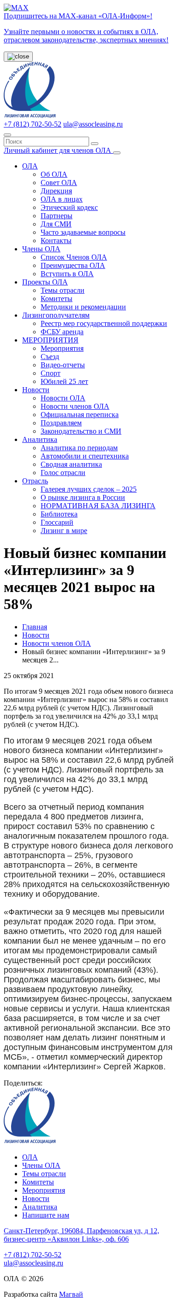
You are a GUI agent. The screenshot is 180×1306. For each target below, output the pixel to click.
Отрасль (35, 481)
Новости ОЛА (63, 398)
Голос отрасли (63, 472)
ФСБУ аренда (62, 332)
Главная (34, 627)
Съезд (50, 356)
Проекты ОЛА (45, 282)
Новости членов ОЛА (75, 406)
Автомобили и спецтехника (85, 456)
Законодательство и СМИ (81, 431)
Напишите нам (45, 1215)
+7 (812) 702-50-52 (32, 124)
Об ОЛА (54, 174)
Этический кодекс (69, 207)
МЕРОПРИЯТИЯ (50, 340)
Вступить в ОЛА (67, 274)
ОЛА (30, 166)
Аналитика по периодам (79, 448)
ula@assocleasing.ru (93, 124)
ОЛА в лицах (62, 199)
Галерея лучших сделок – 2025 (89, 489)
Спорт (50, 373)
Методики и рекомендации (83, 307)
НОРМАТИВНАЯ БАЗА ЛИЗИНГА (98, 506)
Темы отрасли (62, 290)
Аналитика (39, 439)
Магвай (71, 1294)
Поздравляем (61, 423)
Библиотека (59, 514)
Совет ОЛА (59, 182)
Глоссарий (57, 522)
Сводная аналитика (71, 464)
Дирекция (56, 191)
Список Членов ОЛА (74, 257)
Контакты (56, 240)
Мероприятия (62, 348)
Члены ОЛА (41, 249)
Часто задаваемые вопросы (83, 232)
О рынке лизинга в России (83, 497)
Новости (35, 390)
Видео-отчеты (63, 365)
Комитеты (56, 298)
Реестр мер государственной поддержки (104, 323)
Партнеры (56, 216)
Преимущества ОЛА (73, 265)
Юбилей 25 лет (64, 381)
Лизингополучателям (56, 315)
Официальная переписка (80, 414)
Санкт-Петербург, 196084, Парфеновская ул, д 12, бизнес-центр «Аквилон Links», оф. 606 (81, 1235)
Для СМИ (56, 224)
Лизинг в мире (64, 530)
